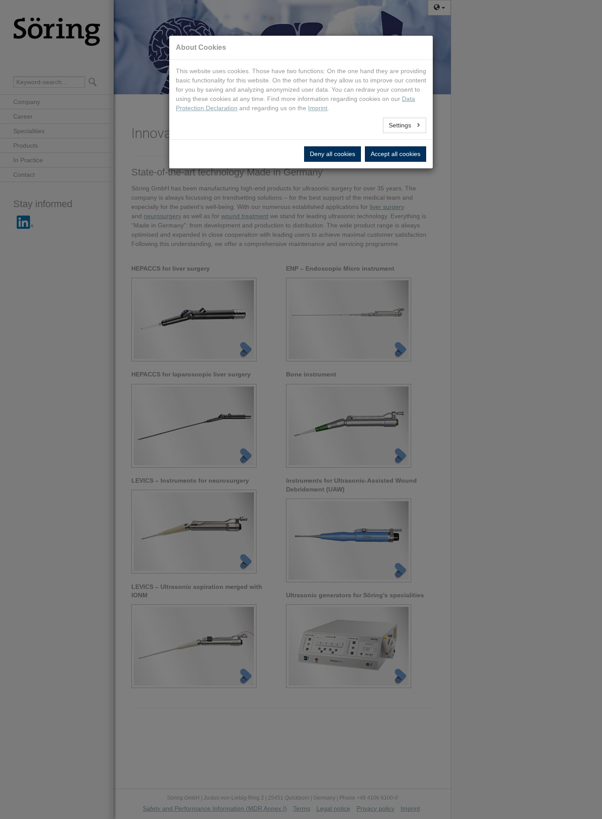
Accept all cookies (395, 153)
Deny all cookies (332, 153)
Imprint (317, 108)
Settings (401, 125)
